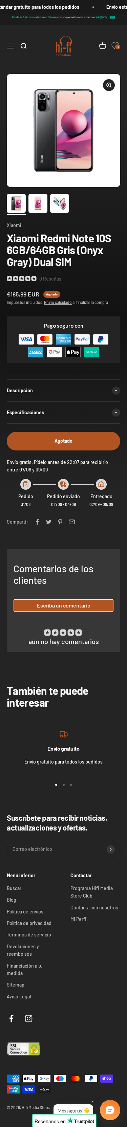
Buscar (14, 888)
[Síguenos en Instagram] (28, 1018)
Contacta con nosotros (94, 907)
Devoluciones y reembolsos (23, 950)
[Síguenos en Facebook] (11, 1018)
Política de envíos (25, 911)
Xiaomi (14, 225)
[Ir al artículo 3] (59, 204)
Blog (11, 900)
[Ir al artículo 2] (37, 204)
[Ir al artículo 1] (16, 204)
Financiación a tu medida (25, 969)
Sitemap (15, 985)
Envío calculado (58, 302)
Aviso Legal (19, 996)
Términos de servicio (29, 934)
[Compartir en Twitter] (49, 522)
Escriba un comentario (63, 605)
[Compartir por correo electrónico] (72, 522)
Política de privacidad (29, 923)
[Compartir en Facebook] (37, 522)
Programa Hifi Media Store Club (91, 892)
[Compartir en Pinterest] (60, 522)
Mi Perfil (78, 919)
